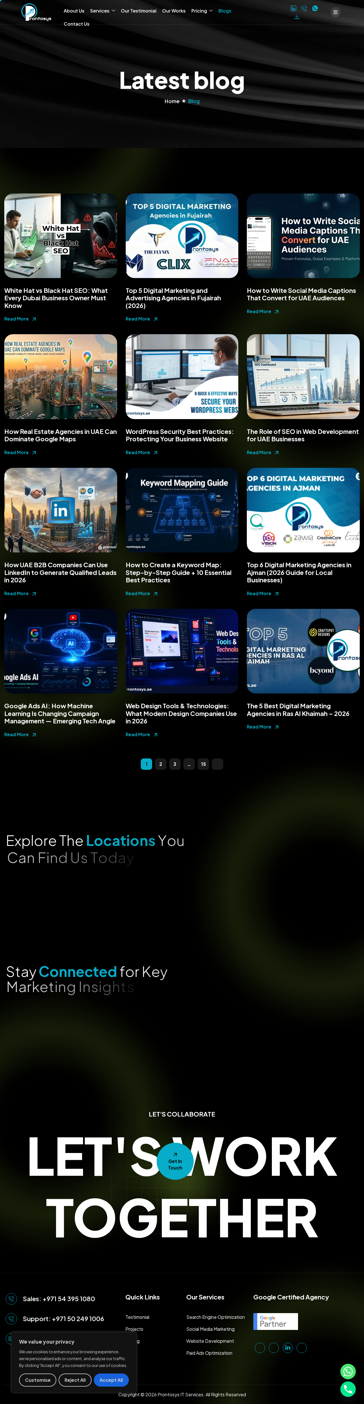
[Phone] (304, 8)
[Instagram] (274, 8)
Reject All (75, 1380)
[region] (73, 1362)
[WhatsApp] (315, 8)
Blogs (224, 11)
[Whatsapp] (348, 1371)
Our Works (174, 11)
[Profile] (297, 16)
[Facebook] (284, 8)
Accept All (111, 1380)
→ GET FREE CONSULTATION (238, 761)
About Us (74, 11)
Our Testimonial (138, 11)
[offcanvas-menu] (335, 12)
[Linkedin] (293, 8)
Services (99, 11)
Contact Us (77, 24)
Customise (38, 1380)
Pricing (199, 11)
